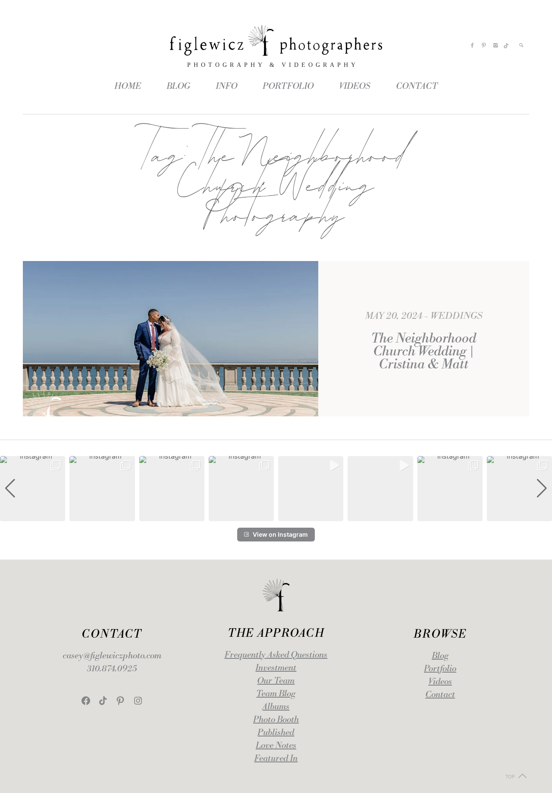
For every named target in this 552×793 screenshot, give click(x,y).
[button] (276, 515)
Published (275, 732)
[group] (32, 488)
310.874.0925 (112, 669)
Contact (440, 694)
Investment (275, 668)
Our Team (276, 681)
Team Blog (275, 694)
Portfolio (440, 669)
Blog (440, 656)
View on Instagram (280, 534)
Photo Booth (276, 719)
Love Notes (276, 745)
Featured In (276, 758)
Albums (275, 707)
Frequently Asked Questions (275, 655)
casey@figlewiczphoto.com (112, 656)
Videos (440, 682)
